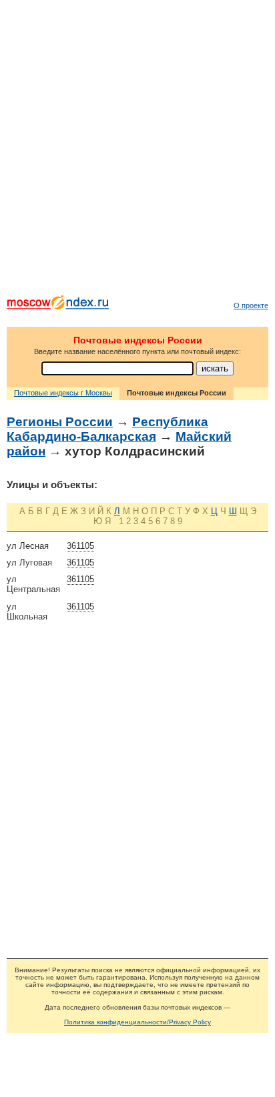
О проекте (251, 305)
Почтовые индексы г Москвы (63, 393)
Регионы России (60, 422)
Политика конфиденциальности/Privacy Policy (137, 1022)
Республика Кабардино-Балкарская (107, 429)
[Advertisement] (137, 150)
